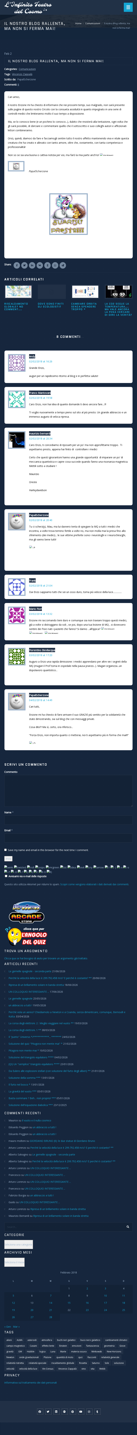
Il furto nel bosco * (19, 1084)
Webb (102, 1368)
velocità (10, 1368)
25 (123, 1310)
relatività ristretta (15, 1363)
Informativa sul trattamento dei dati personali (30, 1382)
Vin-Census (47, 1368)
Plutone (47, 1357)
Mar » (16, 1326)
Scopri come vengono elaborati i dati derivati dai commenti (94, 884)
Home (78, 23)
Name (7, 812)
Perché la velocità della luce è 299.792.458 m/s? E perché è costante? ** (50, 978)
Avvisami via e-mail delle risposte (28, 876)
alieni (9, 1340)
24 (105, 1310)
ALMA (19, 1340)
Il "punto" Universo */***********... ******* (35, 1037)
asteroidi (32, 1340)
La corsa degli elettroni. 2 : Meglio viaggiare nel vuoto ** (41, 1023)
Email (7, 830)
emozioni (76, 1345)
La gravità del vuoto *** (23, 1091)
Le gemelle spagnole (20, 998)
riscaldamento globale (62, 1363)
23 (87, 1310)
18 (123, 1302)
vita (92, 1368)
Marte (63, 1351)
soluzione (119, 1363)
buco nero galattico (90, 1340)
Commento (10, 772)
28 (50, 1317)
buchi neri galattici (66, 1340)
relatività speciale (37, 1363)
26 (13, 1317)
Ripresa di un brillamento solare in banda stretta (36, 985)
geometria (109, 1345)
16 (87, 1302)
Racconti (92, 1357)
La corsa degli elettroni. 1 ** (25, 1030)
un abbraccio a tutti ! (20, 1005)
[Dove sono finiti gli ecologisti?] (52, 292)
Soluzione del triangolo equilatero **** (31, 1057)
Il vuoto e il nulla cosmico (36, 1120)
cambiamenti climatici (116, 1340)
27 (32, 1317)
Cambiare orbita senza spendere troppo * (84, 306)
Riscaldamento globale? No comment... (16, 306)
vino (84, 1368)
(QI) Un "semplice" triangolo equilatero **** (34, 1064)
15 (69, 1302)
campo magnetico (15, 1345)
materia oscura (79, 1351)
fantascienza (92, 1345)
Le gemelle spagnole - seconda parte (30, 971)
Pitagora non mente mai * (24, 1050)
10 (105, 1295)
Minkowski (97, 1351)
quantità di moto (64, 1357)
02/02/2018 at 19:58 (40, 397)
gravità (9, 1351)
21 (50, 1310)
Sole (107, 1363)
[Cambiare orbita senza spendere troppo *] (85, 292)
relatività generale (110, 1357)
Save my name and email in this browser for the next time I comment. (48, 850)
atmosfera (47, 1340)
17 (105, 1302)
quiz (80, 1357)
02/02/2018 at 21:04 (40, 585)
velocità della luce (28, 1368)
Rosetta (83, 1363)
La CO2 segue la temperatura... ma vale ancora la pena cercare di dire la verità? (118, 309)
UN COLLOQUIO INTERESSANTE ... (29, 991)
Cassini (33, 1345)
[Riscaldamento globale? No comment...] (18, 292)
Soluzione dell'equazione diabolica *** (31, 1105)
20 (32, 1310)
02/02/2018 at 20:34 (40, 438)
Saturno (96, 1363)
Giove (122, 1345)
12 (13, 1302)
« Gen (7, 1326)
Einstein (63, 1345)
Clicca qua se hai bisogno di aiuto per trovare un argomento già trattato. (46, 958)
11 (123, 1295)
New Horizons (114, 1351)
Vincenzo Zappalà (22, 74)
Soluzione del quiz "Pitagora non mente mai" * (35, 1043)
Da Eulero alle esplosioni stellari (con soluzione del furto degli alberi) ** (50, 1071)
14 (50, 1302)
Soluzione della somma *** (24, 1077)
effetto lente (48, 1345)
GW (20, 1351)
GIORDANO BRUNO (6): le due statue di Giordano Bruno (62, 1141)
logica (42, 1351)
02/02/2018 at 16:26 (40, 361)
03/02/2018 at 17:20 (40, 655)
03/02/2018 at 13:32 (40, 614)
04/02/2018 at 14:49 (40, 700)
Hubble (30, 1351)
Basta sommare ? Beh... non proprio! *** (32, 1098)
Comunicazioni (92, 23)
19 (13, 1310)
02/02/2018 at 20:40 (40, 520)
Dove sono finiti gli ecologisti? (51, 305)
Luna (52, 1351)
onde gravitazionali (29, 1357)
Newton (10, 1357)
